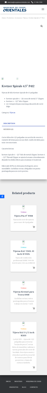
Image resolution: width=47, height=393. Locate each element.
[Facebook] (2, 196)
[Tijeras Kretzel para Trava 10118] (23, 282)
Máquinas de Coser (33, 381)
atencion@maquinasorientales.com (18, 2)
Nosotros (18, 381)
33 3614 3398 (38, 2)
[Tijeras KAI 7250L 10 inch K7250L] (23, 242)
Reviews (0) (8, 129)
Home (4, 18)
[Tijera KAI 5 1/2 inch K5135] (23, 323)
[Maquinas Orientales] (16, 9)
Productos (10, 18)
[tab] (23, 123)
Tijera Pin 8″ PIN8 (23, 215)
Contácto (34, 387)
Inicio (8, 381)
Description (9, 123)
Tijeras (25, 18)
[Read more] (34, 227)
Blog (24, 387)
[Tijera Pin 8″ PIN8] (23, 206)
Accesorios (18, 18)
